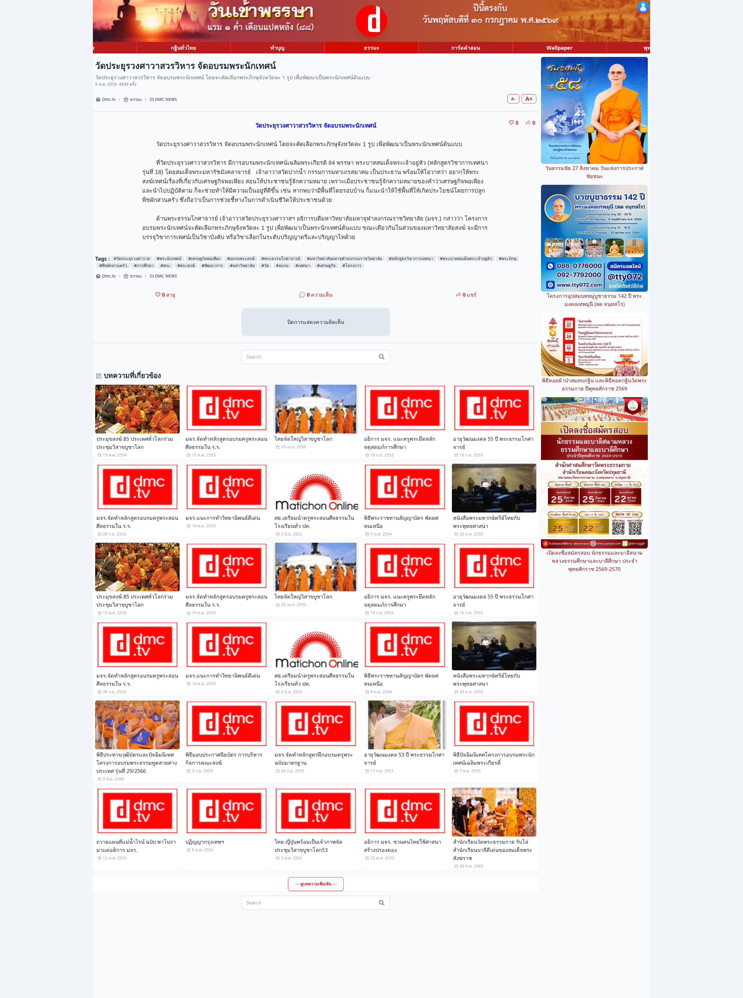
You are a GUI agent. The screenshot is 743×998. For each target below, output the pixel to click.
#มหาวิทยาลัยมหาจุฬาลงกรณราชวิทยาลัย (344, 258)
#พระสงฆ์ (186, 265)
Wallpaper (560, 47)
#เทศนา (302, 265)
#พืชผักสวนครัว (113, 265)
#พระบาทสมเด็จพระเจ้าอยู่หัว (466, 258)
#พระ (165, 265)
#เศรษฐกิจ (326, 265)
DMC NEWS (166, 99)
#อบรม (282, 265)
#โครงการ (351, 265)
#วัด (265, 265)
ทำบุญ (277, 47)
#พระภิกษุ (507, 258)
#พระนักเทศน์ (169, 258)
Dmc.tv (109, 99)
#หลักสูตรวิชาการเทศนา (411, 258)
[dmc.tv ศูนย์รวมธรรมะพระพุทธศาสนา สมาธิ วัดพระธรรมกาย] (371, 21)
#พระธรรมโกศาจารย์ (281, 258)
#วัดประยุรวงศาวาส (132, 258)
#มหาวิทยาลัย (242, 265)
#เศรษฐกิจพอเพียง (204, 258)
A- (513, 98)
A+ (529, 99)
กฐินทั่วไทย (183, 47)
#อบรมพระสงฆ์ (241, 258)
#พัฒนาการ (212, 265)
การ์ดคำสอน (465, 47)
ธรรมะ (371, 47)
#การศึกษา (144, 265)
